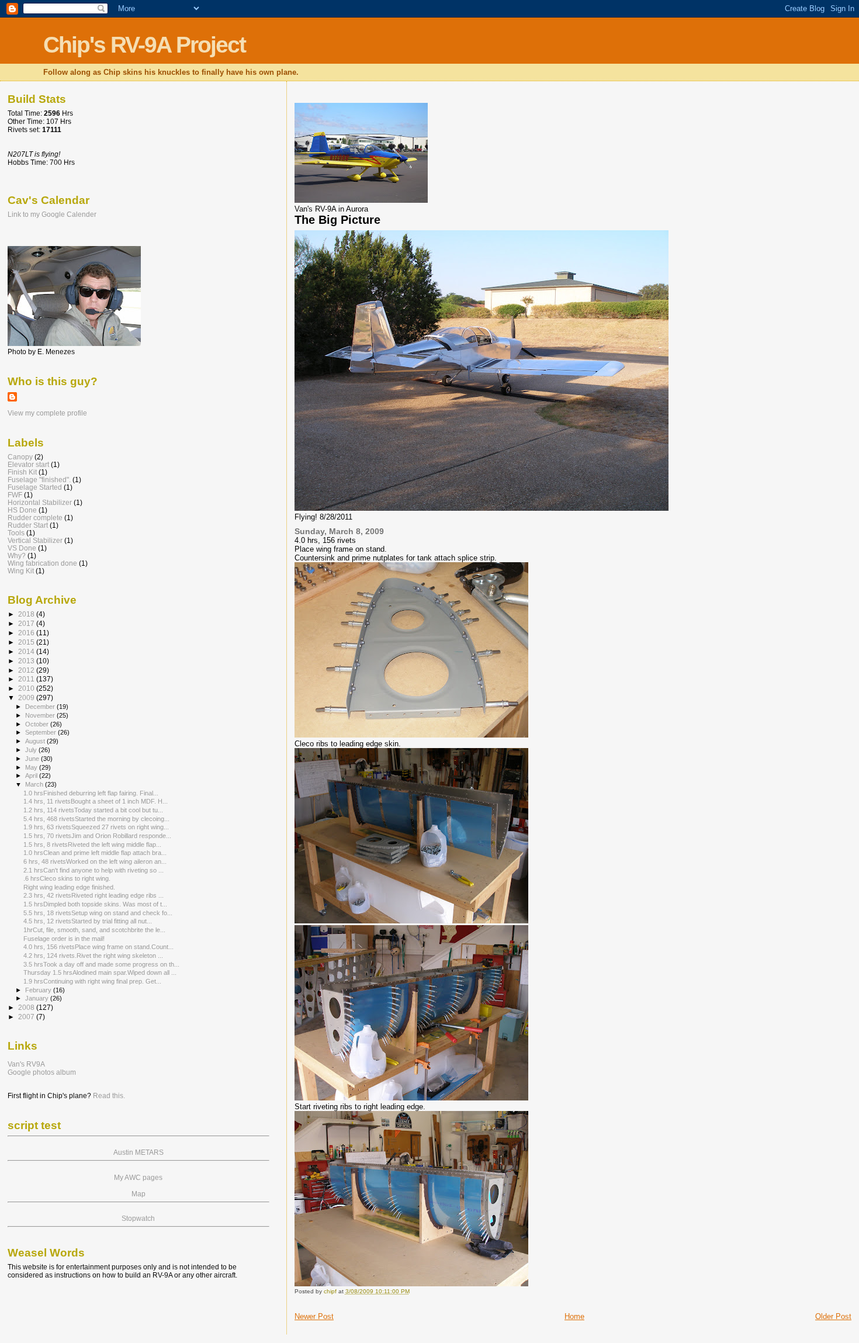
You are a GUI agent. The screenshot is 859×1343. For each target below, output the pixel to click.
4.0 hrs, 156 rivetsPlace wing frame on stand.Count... (98, 946)
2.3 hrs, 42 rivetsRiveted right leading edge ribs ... (93, 895)
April (32, 775)
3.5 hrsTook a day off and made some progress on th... (101, 964)
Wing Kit (21, 570)
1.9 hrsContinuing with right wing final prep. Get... (92, 981)
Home (574, 1316)
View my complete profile (47, 413)
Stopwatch (138, 1218)
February (39, 990)
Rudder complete (35, 517)
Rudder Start (28, 525)
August (36, 741)
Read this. (109, 1096)
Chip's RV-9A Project (144, 44)
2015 (27, 642)
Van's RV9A (26, 1064)
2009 (27, 697)
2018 (27, 614)
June (33, 758)
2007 (27, 1016)
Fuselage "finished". (39, 479)
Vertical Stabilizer (35, 540)
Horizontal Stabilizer (40, 502)
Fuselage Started (35, 487)
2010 (27, 688)
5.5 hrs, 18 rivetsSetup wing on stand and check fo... (97, 912)
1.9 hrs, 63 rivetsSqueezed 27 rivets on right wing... (96, 826)
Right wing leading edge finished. (69, 887)
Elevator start (28, 464)
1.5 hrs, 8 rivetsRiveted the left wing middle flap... (92, 844)
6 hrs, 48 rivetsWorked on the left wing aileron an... (95, 861)
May (32, 767)
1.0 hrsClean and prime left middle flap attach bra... (95, 852)
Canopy (20, 457)
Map (138, 1194)
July (32, 749)
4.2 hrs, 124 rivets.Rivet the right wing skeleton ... (93, 955)
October (37, 724)
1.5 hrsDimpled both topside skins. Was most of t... (95, 904)
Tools (16, 532)
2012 (27, 670)
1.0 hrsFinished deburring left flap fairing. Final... (90, 793)
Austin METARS (138, 1152)
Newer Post (314, 1316)
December (41, 706)
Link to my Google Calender (52, 214)
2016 (27, 632)
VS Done (22, 548)
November (41, 715)
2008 (27, 1007)
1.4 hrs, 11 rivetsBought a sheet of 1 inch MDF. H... (95, 801)
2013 (27, 660)
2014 (27, 651)
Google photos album (42, 1072)
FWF (15, 495)
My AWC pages (138, 1178)
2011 (27, 679)
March (35, 784)
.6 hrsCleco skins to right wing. (66, 878)
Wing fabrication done (42, 563)
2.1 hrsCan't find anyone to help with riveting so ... (93, 870)
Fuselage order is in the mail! (64, 938)
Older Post (833, 1316)
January (37, 998)
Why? (17, 555)
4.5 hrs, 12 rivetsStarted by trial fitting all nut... (87, 921)
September (41, 732)
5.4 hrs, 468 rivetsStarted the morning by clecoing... (96, 818)
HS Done (22, 510)
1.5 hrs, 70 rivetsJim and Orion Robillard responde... (97, 835)
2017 (27, 623)
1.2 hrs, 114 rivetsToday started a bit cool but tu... (93, 810)
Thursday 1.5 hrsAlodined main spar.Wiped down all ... (99, 972)
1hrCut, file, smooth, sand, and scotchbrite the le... (94, 929)
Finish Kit (22, 472)
